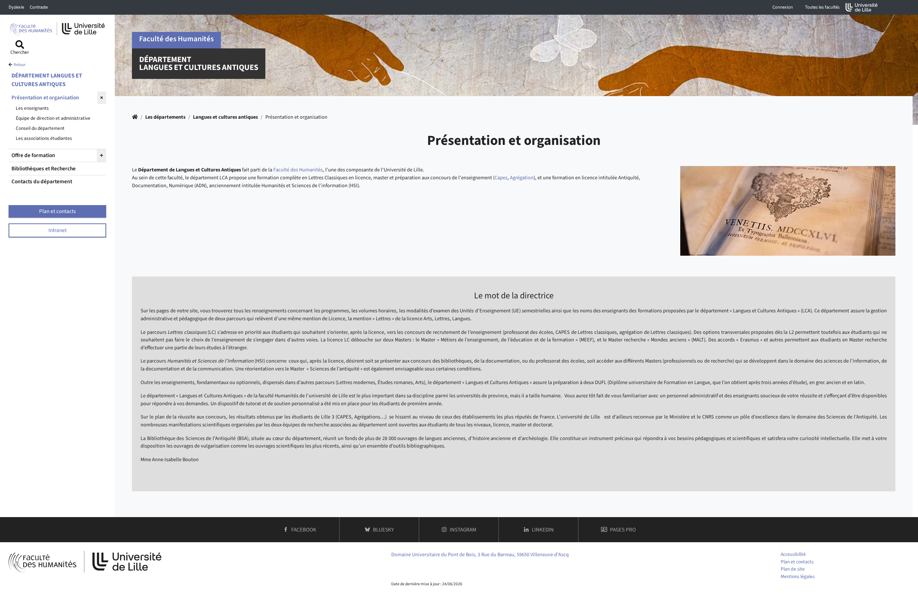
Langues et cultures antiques (225, 117)
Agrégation (522, 177)
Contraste (39, 7)
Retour (19, 65)
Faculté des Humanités (298, 170)
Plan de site (793, 569)
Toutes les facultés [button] (822, 7)
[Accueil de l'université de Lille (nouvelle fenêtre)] (862, 7)
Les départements (165, 117)
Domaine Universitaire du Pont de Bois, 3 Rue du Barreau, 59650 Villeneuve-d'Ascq (480, 554)
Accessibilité (793, 554)
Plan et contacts (797, 561)
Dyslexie (16, 7)
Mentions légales (798, 576)
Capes (501, 177)
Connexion (782, 7)
